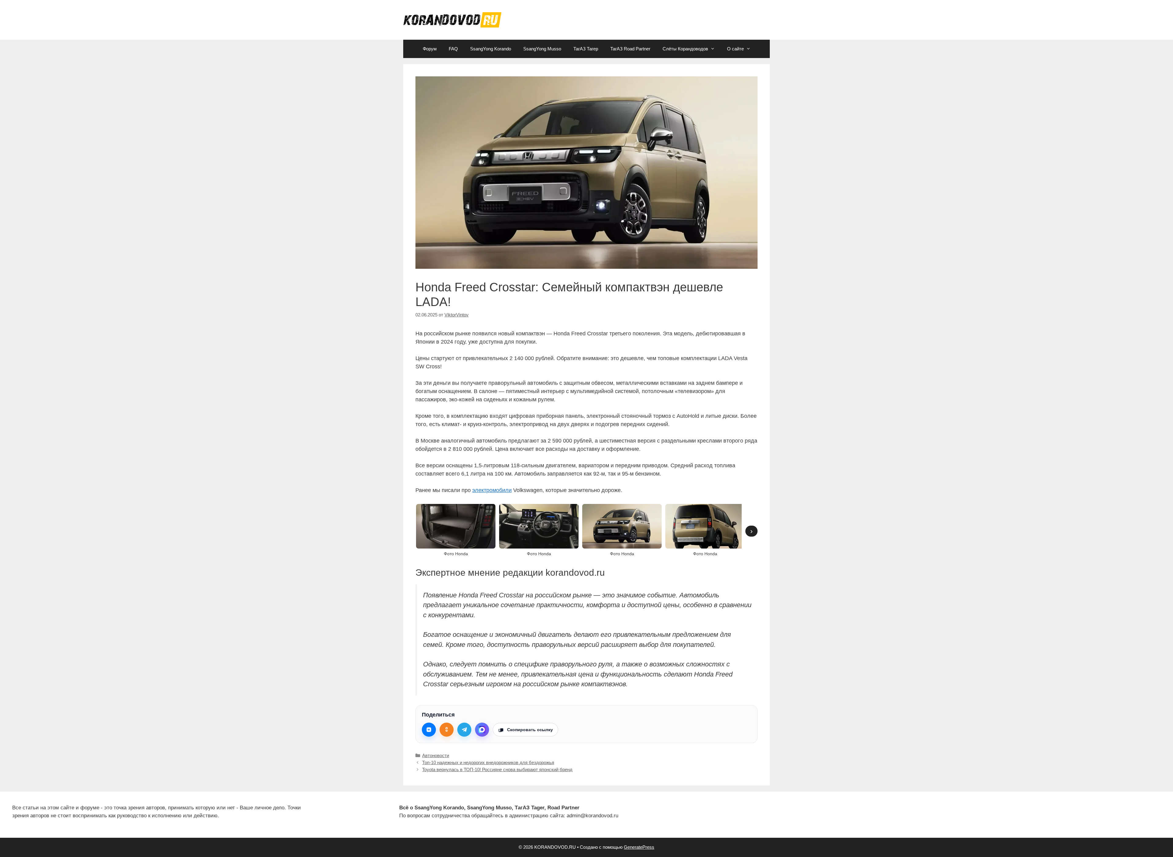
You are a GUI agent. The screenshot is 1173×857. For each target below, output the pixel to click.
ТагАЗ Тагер (585, 48)
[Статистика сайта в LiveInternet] (790, 812)
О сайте (735, 48)
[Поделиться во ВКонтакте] (429, 730)
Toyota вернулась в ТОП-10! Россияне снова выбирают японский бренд (497, 769)
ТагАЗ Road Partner (630, 48)
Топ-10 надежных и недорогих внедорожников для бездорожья (488, 762)
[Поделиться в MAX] (482, 730)
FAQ (453, 48)
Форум (430, 48)
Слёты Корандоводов (685, 48)
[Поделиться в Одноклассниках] (447, 730)
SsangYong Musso (542, 48)
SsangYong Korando (490, 48)
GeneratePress (639, 847)
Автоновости (435, 755)
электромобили (492, 490)
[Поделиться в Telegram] (464, 730)
